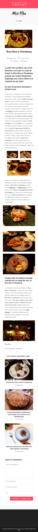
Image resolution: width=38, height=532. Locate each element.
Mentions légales (29, 528)
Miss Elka (13, 58)
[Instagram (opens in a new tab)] (20, 5)
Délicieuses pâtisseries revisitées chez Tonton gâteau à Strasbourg (19, 448)
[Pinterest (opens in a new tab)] (18, 5)
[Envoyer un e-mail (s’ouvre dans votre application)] (25, 5)
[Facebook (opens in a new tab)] (15, 5)
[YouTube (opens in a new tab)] (23, 5)
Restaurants (24, 61)
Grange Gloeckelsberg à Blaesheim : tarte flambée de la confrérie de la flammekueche (19, 414)
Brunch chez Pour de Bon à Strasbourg (19, 382)
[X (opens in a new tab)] (13, 5)
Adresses (15, 61)
